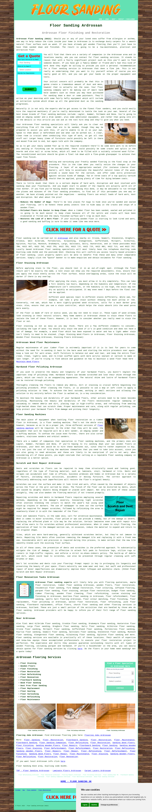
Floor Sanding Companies (52, 743)
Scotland (33, 607)
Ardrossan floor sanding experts (53, 582)
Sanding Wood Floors (124, 743)
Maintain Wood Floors (27, 362)
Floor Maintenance (124, 740)
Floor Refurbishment (55, 748)
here (80, 649)
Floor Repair (71, 751)
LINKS (107, 19)
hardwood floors (63, 497)
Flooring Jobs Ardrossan (98, 735)
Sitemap (17, 790)
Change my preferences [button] (109, 805)
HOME (100, 19)
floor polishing (41, 602)
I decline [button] (94, 805)
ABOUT (113, 19)
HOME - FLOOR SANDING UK (76, 781)
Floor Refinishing (78, 743)
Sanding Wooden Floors (48, 745)
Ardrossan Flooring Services (38, 657)
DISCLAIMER (130, 19)
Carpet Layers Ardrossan (98, 771)
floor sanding (100, 57)
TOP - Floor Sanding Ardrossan (32, 771)
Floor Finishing (25, 745)
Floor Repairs (69, 745)
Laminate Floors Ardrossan (67, 771)
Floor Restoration (53, 740)
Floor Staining (34, 748)
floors (41, 516)
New (24, 790)
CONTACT (121, 19)
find (24, 624)
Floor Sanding (32, 740)
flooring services (122, 605)
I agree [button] (85, 805)
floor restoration (125, 585)
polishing (21, 388)
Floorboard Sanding (77, 740)
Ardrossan (63, 238)
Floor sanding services (29, 638)
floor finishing (118, 599)
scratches (59, 556)
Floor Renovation (69, 757)
